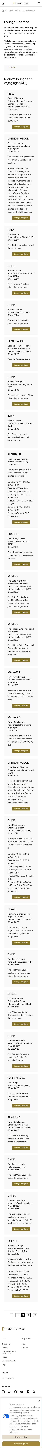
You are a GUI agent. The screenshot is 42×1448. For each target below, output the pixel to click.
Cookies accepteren (21, 1443)
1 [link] (11, 1315)
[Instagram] (3, 1391)
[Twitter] (34, 1391)
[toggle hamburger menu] (38, 3)
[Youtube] (21, 1391)
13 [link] (17, 1315)
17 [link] (35, 1315)
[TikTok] (9, 1391)
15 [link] (28, 1315)
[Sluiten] (39, 1400)
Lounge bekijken (21, 127)
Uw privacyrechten (21, 1437)
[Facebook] (15, 1391)
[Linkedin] (28, 1391)
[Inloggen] (3, 3)
